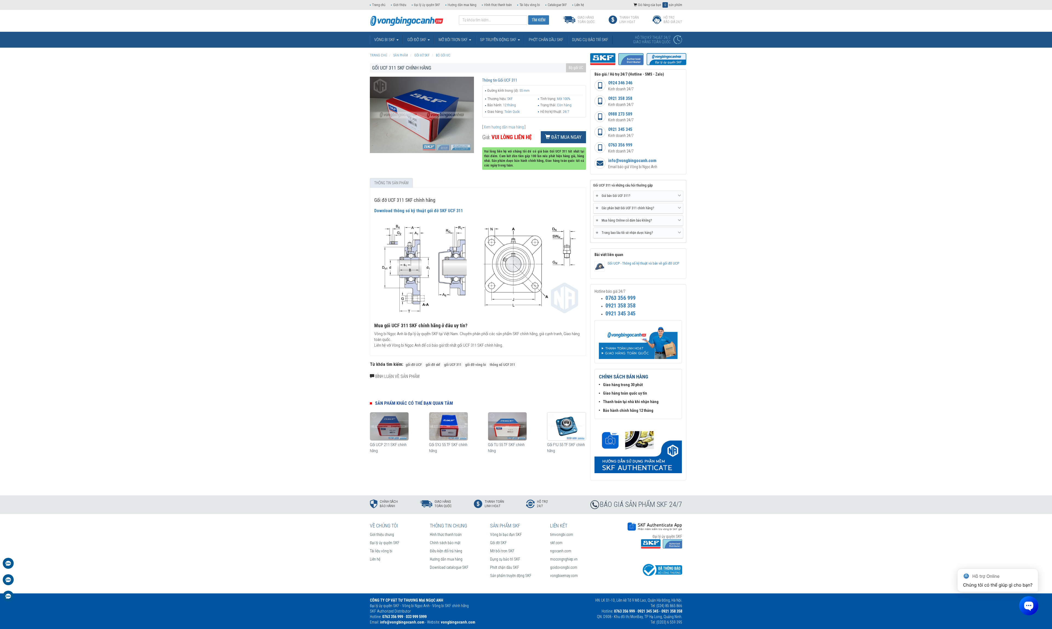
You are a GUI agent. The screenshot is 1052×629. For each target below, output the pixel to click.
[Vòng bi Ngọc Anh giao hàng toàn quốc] (638, 448)
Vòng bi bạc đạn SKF (506, 534)
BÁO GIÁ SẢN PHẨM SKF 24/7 (641, 504)
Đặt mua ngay (566, 137)
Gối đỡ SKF (498, 543)
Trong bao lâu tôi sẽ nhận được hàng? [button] (625, 233)
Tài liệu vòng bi (529, 5)
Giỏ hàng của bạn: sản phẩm (659, 5)
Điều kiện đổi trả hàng (446, 551)
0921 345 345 (620, 129)
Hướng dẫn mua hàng (462, 5)
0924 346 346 (620, 82)
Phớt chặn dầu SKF (504, 567)
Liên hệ (579, 5)
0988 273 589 (620, 114)
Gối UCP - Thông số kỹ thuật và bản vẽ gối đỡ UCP (643, 263)
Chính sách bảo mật (445, 543)
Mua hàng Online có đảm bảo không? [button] (625, 220)
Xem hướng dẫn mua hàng (504, 127)
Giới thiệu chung (382, 534)
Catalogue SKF (557, 5)
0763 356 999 (620, 145)
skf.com (556, 543)
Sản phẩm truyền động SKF (510, 575)
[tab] (638, 196)
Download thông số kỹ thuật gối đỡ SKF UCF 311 (418, 210)
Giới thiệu (399, 5)
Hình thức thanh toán (498, 5)
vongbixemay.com (564, 575)
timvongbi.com (561, 534)
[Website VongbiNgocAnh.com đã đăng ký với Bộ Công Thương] (661, 569)
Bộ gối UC (576, 67)
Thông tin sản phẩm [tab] (391, 183)
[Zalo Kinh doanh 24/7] (8, 566)
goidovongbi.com (563, 567)
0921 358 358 (620, 98)
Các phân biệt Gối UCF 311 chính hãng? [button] (626, 208)
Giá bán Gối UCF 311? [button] (614, 196)
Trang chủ (378, 5)
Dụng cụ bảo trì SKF (505, 559)
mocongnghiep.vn (564, 559)
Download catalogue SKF (449, 567)
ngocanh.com (560, 551)
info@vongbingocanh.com (632, 160)
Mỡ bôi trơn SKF (502, 551)
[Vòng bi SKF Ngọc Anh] (407, 20)
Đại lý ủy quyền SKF (427, 5)
